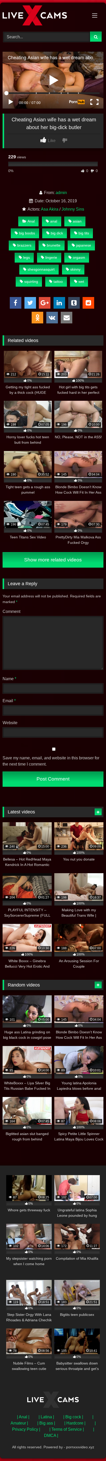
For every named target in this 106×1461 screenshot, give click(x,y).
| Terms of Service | (66, 1429)
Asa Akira (49, 209)
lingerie (51, 257)
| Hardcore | (74, 1423)
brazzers (24, 245)
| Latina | (46, 1417)
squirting (31, 281)
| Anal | (23, 1417)
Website (10, 723)
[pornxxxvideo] (43, 16)
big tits (83, 233)
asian (77, 221)
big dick (57, 233)
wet (81, 281)
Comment (11, 611)
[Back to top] (90, 1446)
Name (9, 679)
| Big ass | (46, 1423)
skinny (75, 269)
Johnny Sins (72, 209)
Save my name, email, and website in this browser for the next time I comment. (51, 761)
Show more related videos (53, 559)
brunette (53, 245)
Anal (31, 221)
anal (53, 221)
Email (9, 701)
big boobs (27, 233)
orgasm (79, 257)
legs (26, 257)
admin (61, 192)
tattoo (58, 281)
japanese (83, 245)
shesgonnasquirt (41, 269)
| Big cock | (73, 1417)
